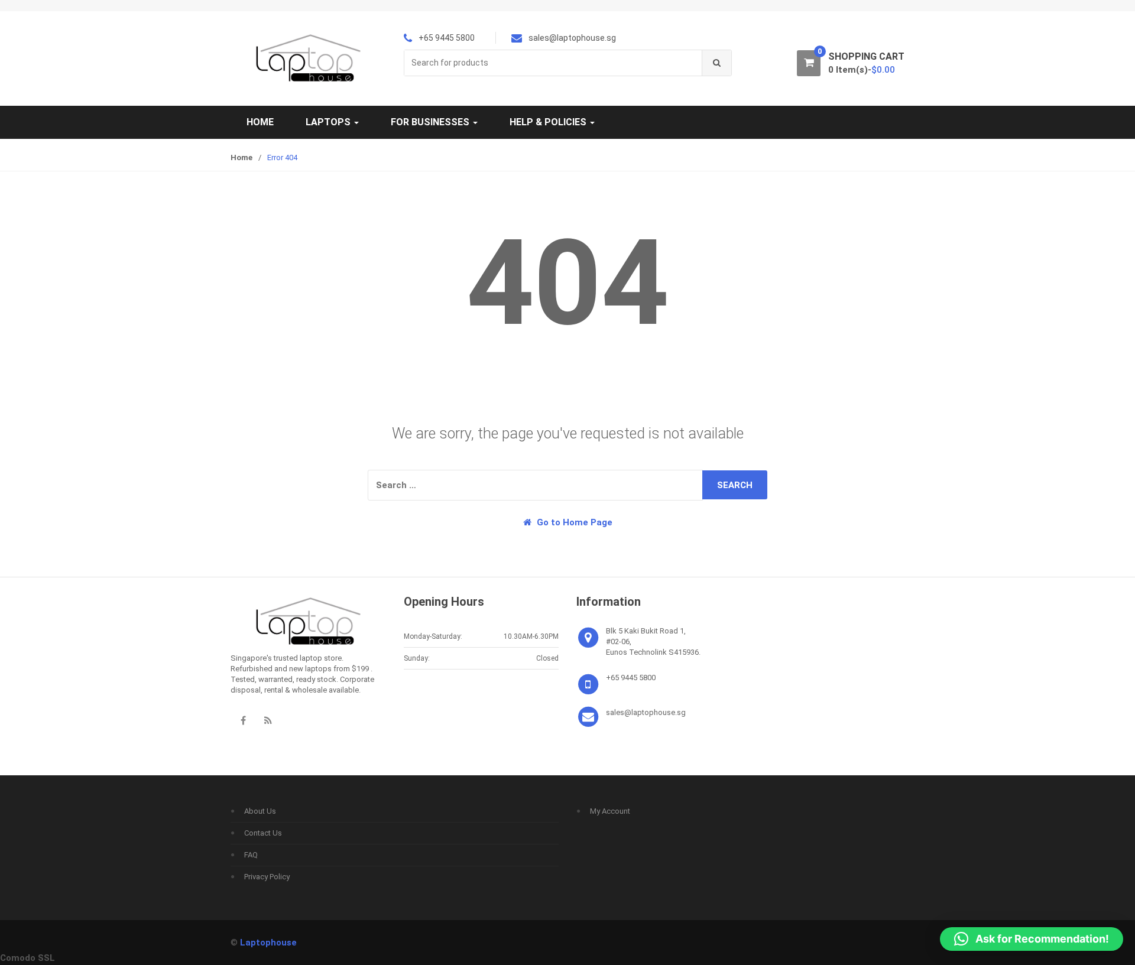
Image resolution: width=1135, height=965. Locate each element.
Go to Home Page (573, 522)
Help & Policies (549, 122)
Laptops (329, 122)
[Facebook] (243, 720)
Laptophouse (268, 942)
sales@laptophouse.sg (646, 712)
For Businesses (431, 122)
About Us (260, 811)
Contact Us (263, 832)
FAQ (251, 854)
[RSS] (267, 720)
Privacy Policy (267, 876)
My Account (610, 811)
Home (260, 122)
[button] (1031, 939)
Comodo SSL (27, 958)
